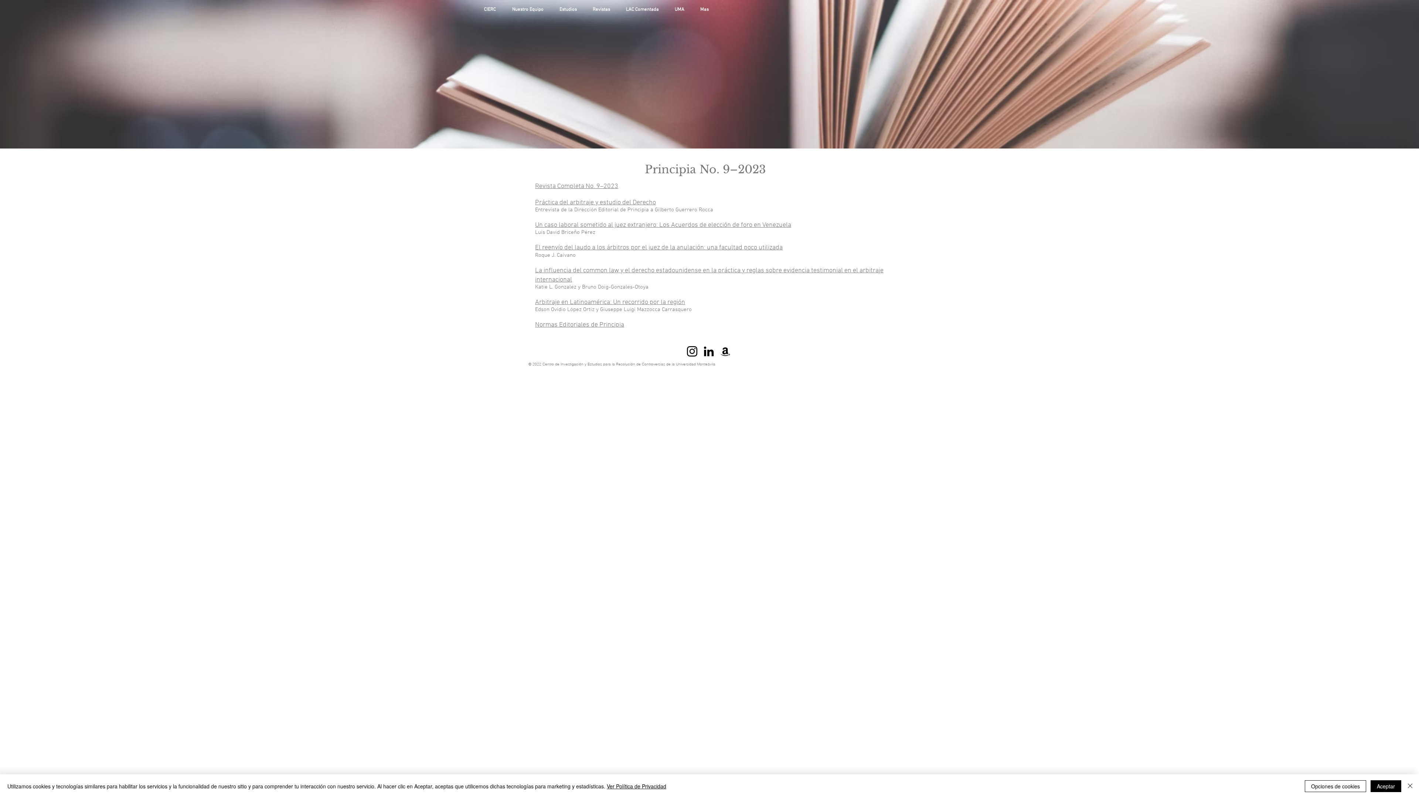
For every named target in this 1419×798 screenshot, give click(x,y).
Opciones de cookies (1335, 786)
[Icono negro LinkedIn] (709, 351)
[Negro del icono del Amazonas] (725, 351)
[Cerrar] (1410, 786)
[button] (570, 10)
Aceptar (1386, 786)
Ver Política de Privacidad (636, 786)
